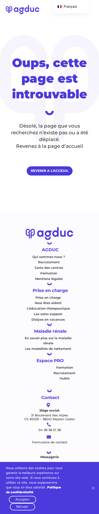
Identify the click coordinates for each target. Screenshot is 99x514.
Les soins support (48, 314)
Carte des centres (49, 268)
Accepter (22, 499)
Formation (48, 273)
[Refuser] (93, 488)
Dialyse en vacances (48, 319)
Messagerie (49, 457)
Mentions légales (49, 279)
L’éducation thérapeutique (48, 308)
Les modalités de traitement (48, 349)
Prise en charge (48, 297)
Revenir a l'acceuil (49, 171)
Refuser (22, 506)
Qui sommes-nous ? (48, 257)
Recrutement (49, 262)
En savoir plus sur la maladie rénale (48, 340)
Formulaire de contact (49, 442)
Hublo (64, 378)
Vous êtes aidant (48, 303)
